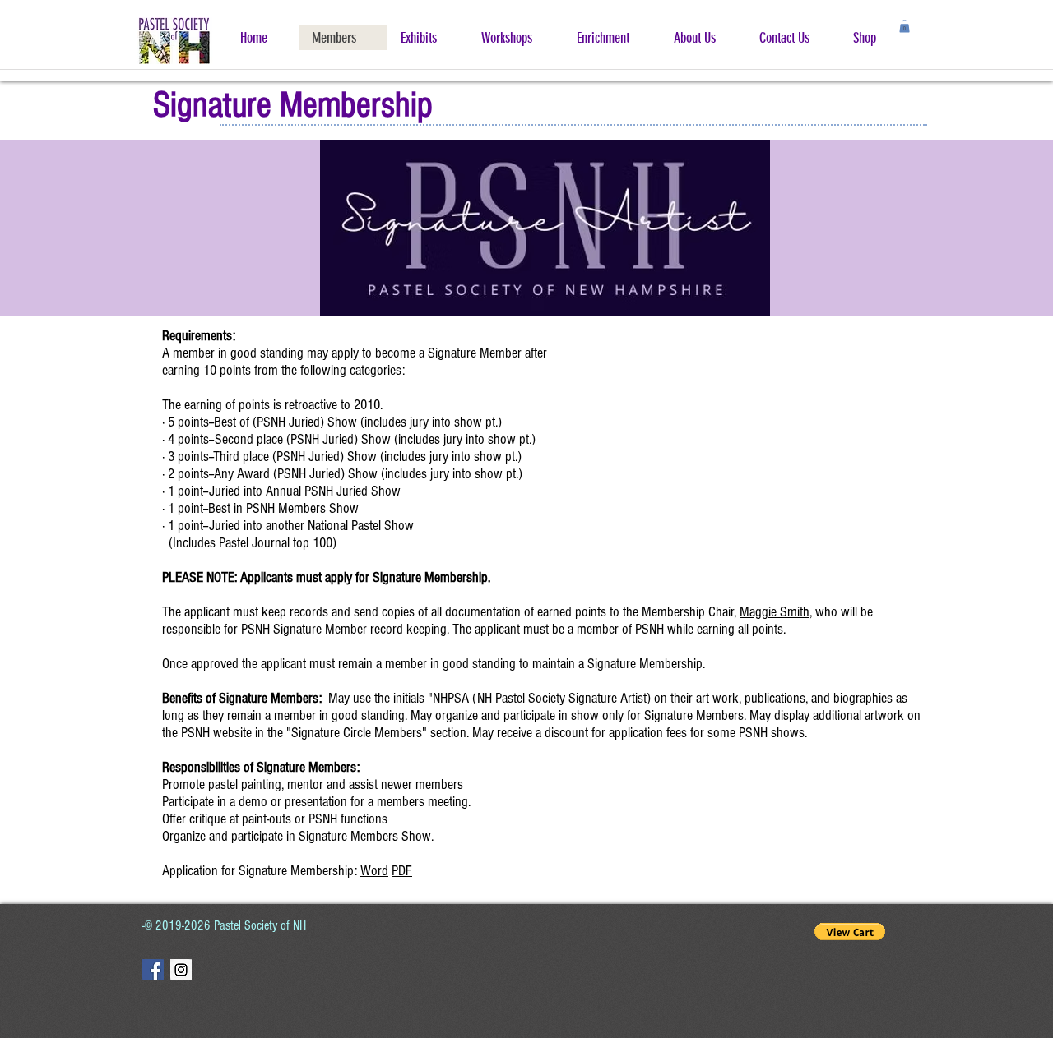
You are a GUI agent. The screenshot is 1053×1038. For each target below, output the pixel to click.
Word (374, 870)
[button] (904, 26)
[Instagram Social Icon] (181, 969)
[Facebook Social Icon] (153, 969)
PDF (402, 870)
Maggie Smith (774, 611)
